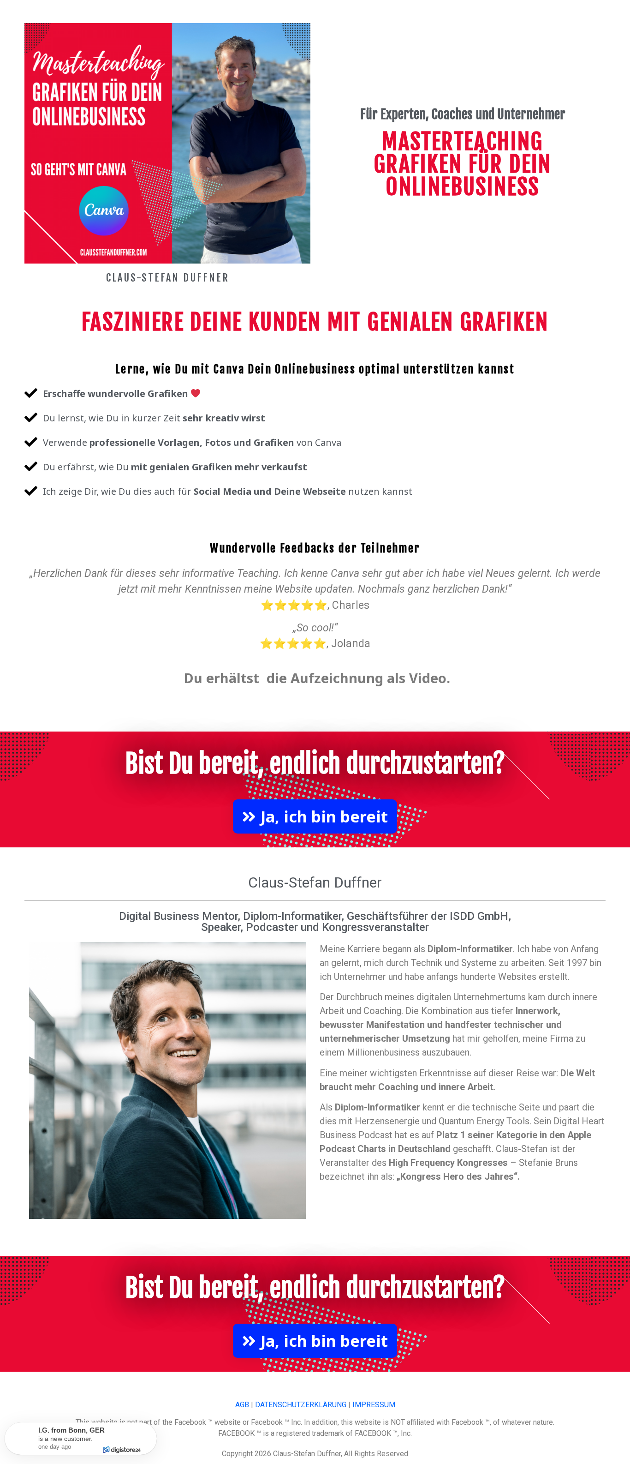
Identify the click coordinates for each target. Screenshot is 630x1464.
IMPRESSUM (373, 1404)
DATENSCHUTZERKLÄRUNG (300, 1404)
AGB (242, 1404)
